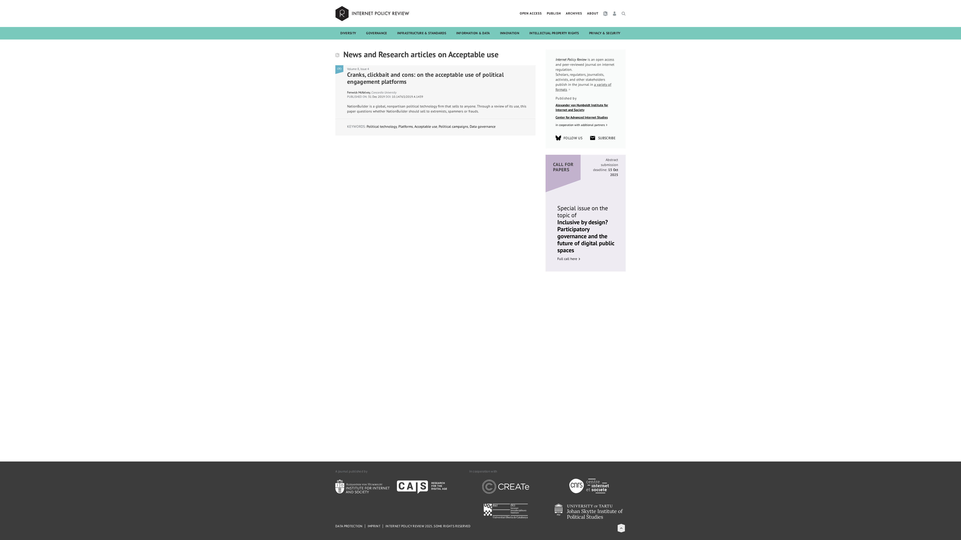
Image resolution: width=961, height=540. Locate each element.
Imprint (374, 526)
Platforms (405, 126)
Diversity (348, 33)
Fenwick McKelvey (358, 92)
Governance (376, 33)
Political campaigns (453, 126)
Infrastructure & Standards (421, 33)
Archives (574, 13)
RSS (605, 13)
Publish (554, 13)
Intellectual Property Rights (554, 33)
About (592, 13)
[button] (621, 528)
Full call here (567, 258)
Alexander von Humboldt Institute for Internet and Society (582, 107)
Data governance (483, 126)
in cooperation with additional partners (580, 125)
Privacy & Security (605, 33)
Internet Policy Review (372, 13)
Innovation (509, 33)
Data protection (349, 526)
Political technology (382, 126)
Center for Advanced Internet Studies (582, 117)
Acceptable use (425, 126)
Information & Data (473, 33)
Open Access (531, 13)
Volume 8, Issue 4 (358, 69)
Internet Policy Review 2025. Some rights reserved (428, 526)
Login (614, 13)
